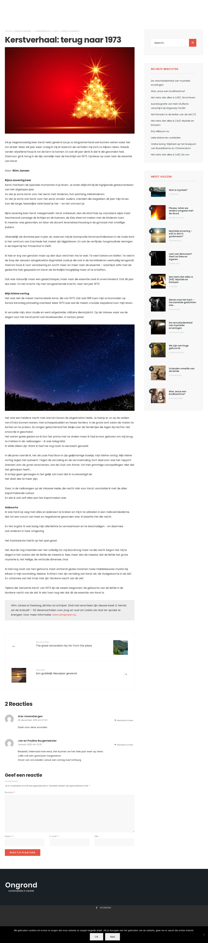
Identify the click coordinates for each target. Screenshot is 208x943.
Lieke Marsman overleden (166, 137)
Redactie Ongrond (23, 31)
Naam (9, 836)
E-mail (54, 836)
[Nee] (204, 934)
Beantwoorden (125, 720)
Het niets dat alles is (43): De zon (170, 154)
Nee (112, 937)
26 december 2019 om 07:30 (32, 720)
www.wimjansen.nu (64, 615)
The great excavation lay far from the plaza (64, 644)
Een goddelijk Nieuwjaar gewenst (56, 672)
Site (96, 836)
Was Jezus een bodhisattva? (168, 91)
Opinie (64, 31)
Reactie (10, 792)
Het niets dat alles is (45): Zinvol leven (173, 97)
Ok (96, 937)
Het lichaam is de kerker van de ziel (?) (173, 114)
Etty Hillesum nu (160, 131)
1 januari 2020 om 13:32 (30, 744)
